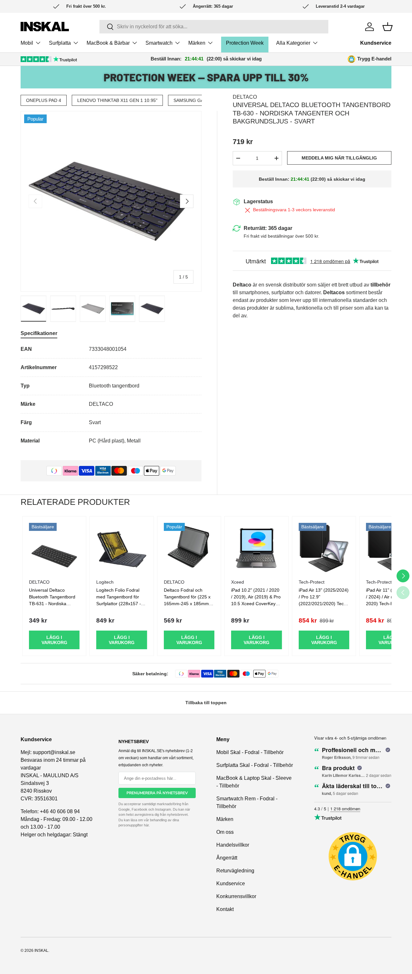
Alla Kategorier (293, 43)
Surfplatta (60, 43)
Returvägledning (235, 870)
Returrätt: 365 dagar (268, 228)
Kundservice (375, 43)
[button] (387, 27)
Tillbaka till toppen (206, 702)
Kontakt (225, 909)
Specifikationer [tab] (39, 333)
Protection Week (245, 43)
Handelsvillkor (232, 845)
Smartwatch (159, 43)
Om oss (225, 832)
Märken (196, 43)
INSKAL (41, 950)
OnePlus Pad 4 (43, 100)
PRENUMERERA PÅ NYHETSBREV (157, 793)
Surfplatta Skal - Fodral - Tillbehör (254, 765)
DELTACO (245, 97)
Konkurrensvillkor (236, 896)
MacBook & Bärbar (108, 43)
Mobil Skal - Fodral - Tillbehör (250, 752)
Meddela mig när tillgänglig (339, 157)
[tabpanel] (111, 395)
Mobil (27, 43)
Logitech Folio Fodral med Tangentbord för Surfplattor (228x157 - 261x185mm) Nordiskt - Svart (120, 603)
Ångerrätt (226, 857)
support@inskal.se (54, 752)
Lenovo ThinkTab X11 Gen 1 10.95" (117, 100)
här (146, 825)
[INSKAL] (45, 26)
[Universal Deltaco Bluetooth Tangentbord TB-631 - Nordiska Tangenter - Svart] (54, 548)
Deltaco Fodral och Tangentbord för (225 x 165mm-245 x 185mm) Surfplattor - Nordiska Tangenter (187, 603)
